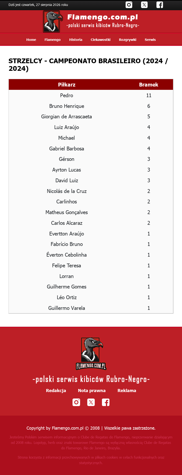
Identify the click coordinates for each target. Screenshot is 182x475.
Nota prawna (92, 390)
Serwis (150, 39)
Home (31, 39)
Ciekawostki (100, 39)
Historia (75, 39)
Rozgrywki (127, 39)
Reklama (127, 390)
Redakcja (56, 390)
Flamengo (53, 39)
